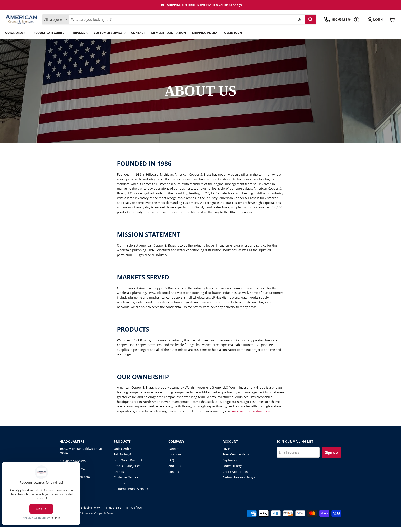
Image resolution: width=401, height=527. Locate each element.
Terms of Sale (112, 507)
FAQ (171, 460)
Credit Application (235, 472)
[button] (299, 19)
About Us (174, 466)
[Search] (310, 19)
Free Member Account (238, 454)
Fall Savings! (122, 454)
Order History (232, 466)
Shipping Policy (205, 33)
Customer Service (108, 33)
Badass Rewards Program (240, 477)
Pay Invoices (231, 460)
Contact (138, 33)
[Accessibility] (356, 19)
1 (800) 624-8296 (74, 461)
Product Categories (48, 33)
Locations (174, 454)
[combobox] (187, 19)
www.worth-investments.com (253, 411)
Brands (79, 33)
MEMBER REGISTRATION (168, 33)
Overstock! (233, 33)
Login (226, 449)
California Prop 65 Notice (131, 489)
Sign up (331, 452)
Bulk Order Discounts (129, 460)
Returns (119, 483)
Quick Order (15, 33)
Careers (173, 449)
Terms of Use (134, 507)
